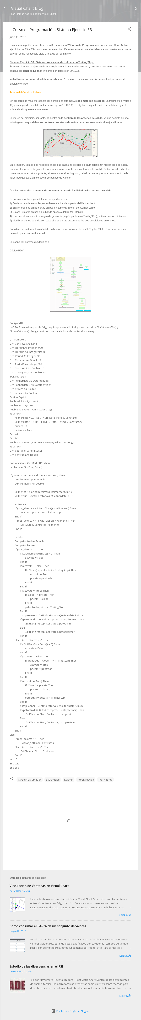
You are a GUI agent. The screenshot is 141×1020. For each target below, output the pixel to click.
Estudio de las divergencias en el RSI (36, 966)
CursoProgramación (29, 779)
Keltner (68, 779)
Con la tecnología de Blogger (72, 1011)
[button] (129, 29)
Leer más (125, 915)
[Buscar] (136, 9)
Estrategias (53, 779)
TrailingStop (105, 779)
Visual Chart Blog (27, 8)
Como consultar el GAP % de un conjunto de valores (48, 926)
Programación (85, 779)
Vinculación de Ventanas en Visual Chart (39, 886)
